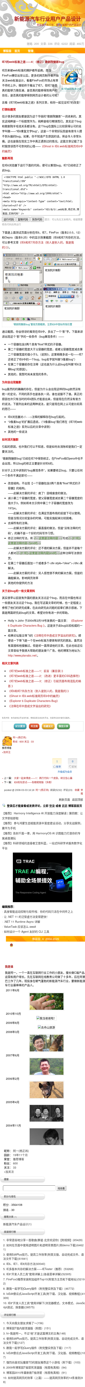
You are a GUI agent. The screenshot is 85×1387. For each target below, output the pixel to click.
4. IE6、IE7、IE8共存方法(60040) (24, 1264)
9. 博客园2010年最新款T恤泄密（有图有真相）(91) (35, 1373)
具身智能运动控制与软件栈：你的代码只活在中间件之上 (38, 911)
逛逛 (64, 806)
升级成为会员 (65, 771)
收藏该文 (48, 726)
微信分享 (63, 726)
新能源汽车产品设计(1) (17, 1224)
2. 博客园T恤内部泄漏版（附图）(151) (27, 1328)
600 (15, 1163)
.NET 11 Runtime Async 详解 (22, 922)
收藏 (77, 790)
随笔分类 (8, 1217)
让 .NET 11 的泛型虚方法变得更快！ (26, 917)
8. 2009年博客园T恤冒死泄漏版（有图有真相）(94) (35, 1367)
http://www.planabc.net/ (22, 655)
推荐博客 (18, 1159)
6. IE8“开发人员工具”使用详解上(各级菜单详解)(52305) (37, 1274)
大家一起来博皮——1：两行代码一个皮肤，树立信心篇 (43, 778)
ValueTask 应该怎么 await (20, 926)
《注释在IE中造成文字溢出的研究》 (54, 635)
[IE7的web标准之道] (42, 320)
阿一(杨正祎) (19, 737)
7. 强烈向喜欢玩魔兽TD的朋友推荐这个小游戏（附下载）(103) (41, 1362)
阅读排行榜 (10, 1232)
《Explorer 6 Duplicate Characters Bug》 (33, 701)
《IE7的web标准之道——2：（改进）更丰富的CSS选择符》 (44, 676)
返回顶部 (77, 799)
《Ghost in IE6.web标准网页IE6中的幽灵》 (34, 696)
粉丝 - (18, 741)
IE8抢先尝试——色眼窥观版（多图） (33, 782)
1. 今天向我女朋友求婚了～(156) (23, 1323)
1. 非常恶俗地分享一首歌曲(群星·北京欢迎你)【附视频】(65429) (43, 1240)
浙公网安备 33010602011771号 (34, 945)
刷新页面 (64, 799)
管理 (30, 51)
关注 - (29, 741)
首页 (17, 51)
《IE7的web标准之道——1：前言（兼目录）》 (36, 671)
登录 (52, 806)
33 (14, 1167)
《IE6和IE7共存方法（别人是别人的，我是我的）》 (39, 691)
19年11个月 (20, 1155)
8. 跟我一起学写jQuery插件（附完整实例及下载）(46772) (38, 1288)
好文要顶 (20, 726)
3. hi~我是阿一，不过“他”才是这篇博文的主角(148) (34, 1333)
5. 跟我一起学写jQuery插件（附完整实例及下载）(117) (37, 1348)
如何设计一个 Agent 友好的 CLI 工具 (26, 931)
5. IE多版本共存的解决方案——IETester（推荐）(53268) (38, 1269)
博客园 (7, 51)
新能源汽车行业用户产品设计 (47, 19)
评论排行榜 (10, 1315)
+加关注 (6, 752)
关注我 (34, 726)
